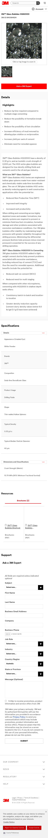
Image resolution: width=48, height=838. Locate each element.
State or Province (13, 669)
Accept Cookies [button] (34, 828)
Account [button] (39, 9)
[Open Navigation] (45, 3)
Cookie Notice (9, 822)
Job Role (9, 639)
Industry (9, 649)
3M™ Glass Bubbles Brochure (12, 527)
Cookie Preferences (19, 800)
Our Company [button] (11, 762)
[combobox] (8, 634)
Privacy (20, 798)
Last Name (10, 602)
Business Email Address (16, 612)
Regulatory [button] (10, 777)
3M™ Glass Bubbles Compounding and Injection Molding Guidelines (33, 527)
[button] (11, 833)
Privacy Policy (19, 717)
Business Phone (12, 630)
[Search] (38, 3)
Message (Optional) (14, 680)
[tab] (23, 501)
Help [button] (5, 784)
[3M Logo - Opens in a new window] (5, 3)
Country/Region (12, 659)
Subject (8, 583)
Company (9, 621)
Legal (14, 798)
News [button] (6, 769)
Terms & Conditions (31, 798)
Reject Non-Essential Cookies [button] (14, 828)
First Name (10, 593)
